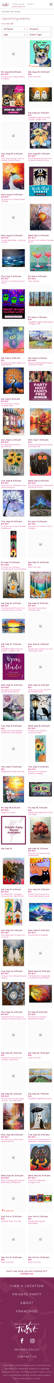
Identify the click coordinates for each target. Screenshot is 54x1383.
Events (30, 4)
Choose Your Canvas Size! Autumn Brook (12, 1140)
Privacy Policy (27, 1349)
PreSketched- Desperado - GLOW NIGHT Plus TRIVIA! (39, 977)
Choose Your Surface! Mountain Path (37, 609)
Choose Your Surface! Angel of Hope (13, 200)
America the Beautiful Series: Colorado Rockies (40, 364)
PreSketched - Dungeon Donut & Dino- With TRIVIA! (12, 895)
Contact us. (27, 1273)
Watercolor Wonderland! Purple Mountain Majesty (11, 732)
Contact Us (27, 1356)
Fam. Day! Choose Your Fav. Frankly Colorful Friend (13, 159)
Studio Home (18, 4)
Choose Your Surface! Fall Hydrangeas (39, 854)
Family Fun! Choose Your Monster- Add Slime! (11, 1059)
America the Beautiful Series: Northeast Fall (40, 446)
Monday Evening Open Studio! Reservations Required (10, 692)
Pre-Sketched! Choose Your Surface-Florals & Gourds (40, 159)
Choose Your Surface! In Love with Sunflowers (13, 486)
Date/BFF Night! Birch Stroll (40, 1099)
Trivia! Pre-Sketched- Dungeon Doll (37, 1181)
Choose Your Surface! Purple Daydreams (13, 527)
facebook (22, 1340)
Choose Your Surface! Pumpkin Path (10, 405)
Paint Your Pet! (34, 77)
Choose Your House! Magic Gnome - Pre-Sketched (12, 1100)
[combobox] (13, 29)
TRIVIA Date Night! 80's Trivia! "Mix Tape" (40, 813)
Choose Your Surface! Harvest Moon (40, 241)
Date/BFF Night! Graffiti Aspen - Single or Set (40, 323)
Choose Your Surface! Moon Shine (13, 282)
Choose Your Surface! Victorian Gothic (37, 732)
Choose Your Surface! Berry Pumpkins (13, 78)
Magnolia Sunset (8, 812)
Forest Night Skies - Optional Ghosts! (13, 241)
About (27, 1303)
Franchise (27, 1311)
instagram (32, 1340)
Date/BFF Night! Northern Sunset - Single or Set (12, 650)
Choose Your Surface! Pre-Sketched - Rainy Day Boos (39, 1140)
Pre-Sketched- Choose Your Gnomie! (13, 936)
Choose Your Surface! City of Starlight (40, 527)
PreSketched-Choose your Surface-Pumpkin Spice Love (13, 1018)
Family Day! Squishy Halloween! (36, 1222)
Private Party (27, 1294)
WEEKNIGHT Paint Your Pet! (12, 772)
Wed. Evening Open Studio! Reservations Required (13, 1181)
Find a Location (27, 1286)
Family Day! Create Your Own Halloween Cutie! (40, 650)
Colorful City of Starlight (38, 935)
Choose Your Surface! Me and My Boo (13, 977)
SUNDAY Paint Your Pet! (11, 1221)
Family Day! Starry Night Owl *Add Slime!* (13, 364)
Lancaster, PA (7, 12)
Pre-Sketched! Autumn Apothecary (11, 446)
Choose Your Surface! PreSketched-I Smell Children (13, 568)
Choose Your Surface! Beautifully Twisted (37, 1018)
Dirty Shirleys (33, 281)
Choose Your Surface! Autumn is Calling (37, 773)
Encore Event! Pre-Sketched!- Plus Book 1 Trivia (40, 486)
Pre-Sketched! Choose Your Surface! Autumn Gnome (13, 609)
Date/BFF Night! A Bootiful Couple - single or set (39, 119)
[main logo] (6, 3)
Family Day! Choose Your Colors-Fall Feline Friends (38, 895)
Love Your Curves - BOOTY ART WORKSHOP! (39, 691)
